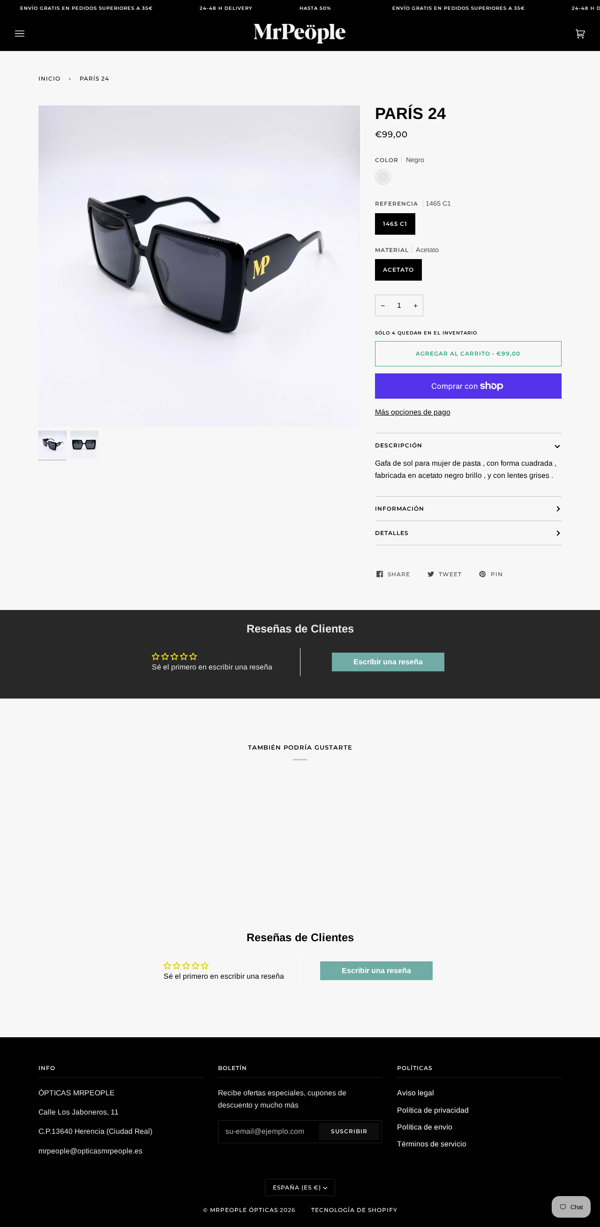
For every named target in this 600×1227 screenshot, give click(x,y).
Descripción (398, 445)
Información (399, 508)
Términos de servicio (431, 1144)
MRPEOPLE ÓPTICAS (244, 1209)
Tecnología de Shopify (354, 1209)
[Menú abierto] (29, 34)
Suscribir (349, 1131)
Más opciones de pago (412, 412)
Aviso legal (415, 1093)
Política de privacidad (433, 1110)
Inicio (49, 78)
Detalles (392, 532)
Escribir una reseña (388, 662)
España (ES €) (297, 1187)
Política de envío (424, 1127)
